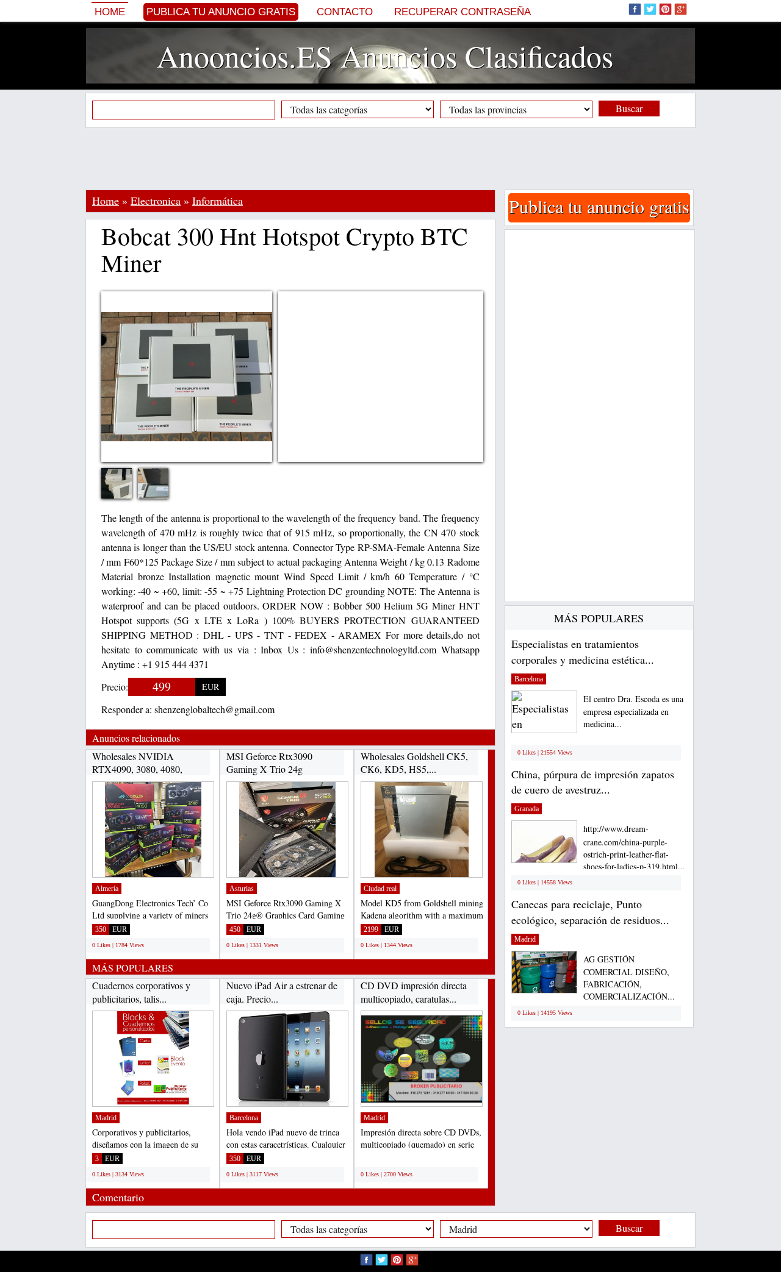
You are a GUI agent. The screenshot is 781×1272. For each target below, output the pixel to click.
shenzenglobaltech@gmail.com (214, 709)
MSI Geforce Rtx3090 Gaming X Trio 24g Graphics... (269, 769)
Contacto (345, 12)
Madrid (106, 1118)
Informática (217, 200)
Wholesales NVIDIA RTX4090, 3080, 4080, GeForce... (137, 769)
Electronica (156, 200)
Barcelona (243, 1118)
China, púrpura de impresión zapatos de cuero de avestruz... (592, 782)
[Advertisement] (390, 158)
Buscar (629, 108)
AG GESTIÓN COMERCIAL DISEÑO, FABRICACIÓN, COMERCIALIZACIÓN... (629, 978)
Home (110, 12)
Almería (106, 888)
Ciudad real (380, 888)
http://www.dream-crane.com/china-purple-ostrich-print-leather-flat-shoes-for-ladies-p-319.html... (634, 847)
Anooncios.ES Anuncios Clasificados (385, 55)
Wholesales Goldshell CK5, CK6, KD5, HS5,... (414, 763)
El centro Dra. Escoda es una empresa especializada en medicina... (633, 711)
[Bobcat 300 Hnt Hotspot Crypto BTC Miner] (125, 491)
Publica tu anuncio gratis (220, 12)
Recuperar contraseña (462, 12)
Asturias (241, 888)
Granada (526, 809)
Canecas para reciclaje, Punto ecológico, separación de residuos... (590, 912)
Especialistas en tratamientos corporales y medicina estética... (582, 651)
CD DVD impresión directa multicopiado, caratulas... (414, 992)
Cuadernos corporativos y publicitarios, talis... (141, 992)
